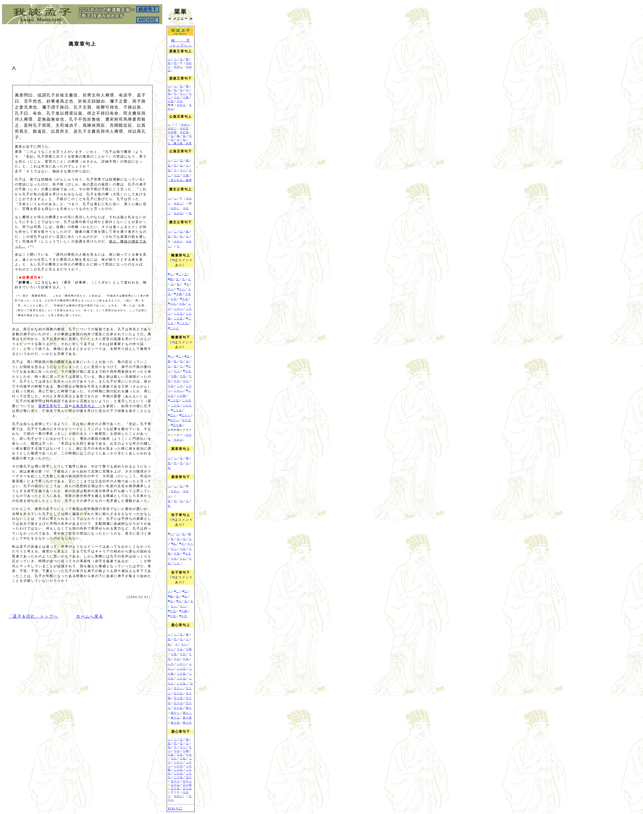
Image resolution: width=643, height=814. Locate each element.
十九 (182, 303)
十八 (173, 303)
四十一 (175, 712)
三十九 (178, 707)
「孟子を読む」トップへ (33, 616)
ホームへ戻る (89, 616)
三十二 (174, 420)
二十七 (183, 323)
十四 (186, 97)
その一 (185, 124)
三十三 (186, 420)
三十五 (178, 698)
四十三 (175, 717)
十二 (182, 289)
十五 (171, 101)
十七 (185, 299)
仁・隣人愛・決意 (180, 143)
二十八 (174, 328)
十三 (177, 97)
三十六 (187, 788)
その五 (184, 132)
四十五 (175, 722)
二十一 (178, 308)
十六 (180, 101)
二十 (180, 386)
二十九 (177, 410)
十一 (183, 93)
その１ (181, 105)
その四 (172, 132)
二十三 (178, 313)
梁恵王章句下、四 (53, 406)
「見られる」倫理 (180, 180)
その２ (178, 439)
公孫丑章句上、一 (87, 406)
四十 (189, 707)
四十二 (187, 712)
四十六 (187, 722)
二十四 (181, 395)
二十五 (178, 318)
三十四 (177, 425)
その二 (178, 66)
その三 (184, 128)
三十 (173, 415)
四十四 (187, 717)
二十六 (186, 400)
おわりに (175, 808)
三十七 (178, 703)
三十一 (185, 415)
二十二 (178, 390)
